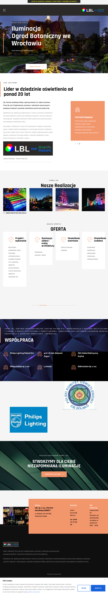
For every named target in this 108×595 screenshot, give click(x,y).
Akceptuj (98, 588)
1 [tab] (75, 143)
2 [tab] (77, 143)
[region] (54, 586)
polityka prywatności (34, 592)
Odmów (83, 588)
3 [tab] (79, 143)
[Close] (106, 579)
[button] (14, 213)
